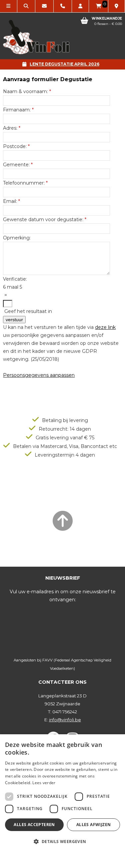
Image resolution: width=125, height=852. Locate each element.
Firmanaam (16, 110)
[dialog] (62, 793)
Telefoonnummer (23, 183)
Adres (9, 128)
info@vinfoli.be (65, 719)
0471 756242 (64, 711)
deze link (105, 327)
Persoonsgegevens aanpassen (39, 375)
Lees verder (43, 782)
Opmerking (16, 238)
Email (9, 201)
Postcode (14, 146)
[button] (62, 841)
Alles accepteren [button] (34, 824)
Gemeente (16, 165)
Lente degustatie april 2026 (64, 64)
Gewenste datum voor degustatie (42, 219)
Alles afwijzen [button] (93, 824)
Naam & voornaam (25, 91)
